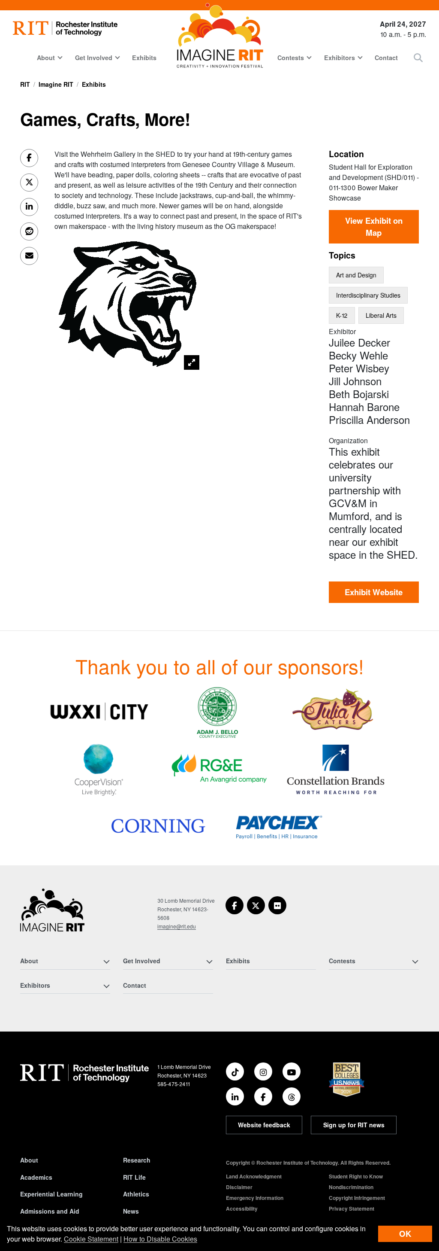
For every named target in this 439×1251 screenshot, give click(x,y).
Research (136, 1160)
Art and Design (356, 275)
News (131, 1211)
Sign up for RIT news (354, 1124)
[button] (418, 57)
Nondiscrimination (351, 1187)
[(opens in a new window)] (99, 711)
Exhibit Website (374, 592)
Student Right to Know (356, 1176)
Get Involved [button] (93, 57)
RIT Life (134, 1177)
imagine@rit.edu (176, 926)
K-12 (342, 315)
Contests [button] (290, 57)
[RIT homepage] (65, 28)
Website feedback (264, 1124)
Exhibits (144, 57)
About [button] (46, 57)
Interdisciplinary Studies (368, 295)
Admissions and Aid (49, 1211)
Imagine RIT (56, 84)
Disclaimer (239, 1187)
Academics (36, 1177)
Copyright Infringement (357, 1198)
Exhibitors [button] (339, 57)
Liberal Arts (381, 315)
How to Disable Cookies (160, 1239)
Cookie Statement (91, 1239)
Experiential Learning (51, 1194)
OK (405, 1233)
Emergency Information (254, 1198)
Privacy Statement (351, 1208)
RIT (25, 84)
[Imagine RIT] (52, 913)
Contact (386, 57)
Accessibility (242, 1208)
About (29, 1160)
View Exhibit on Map (374, 226)
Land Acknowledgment (254, 1176)
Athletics (136, 1194)
